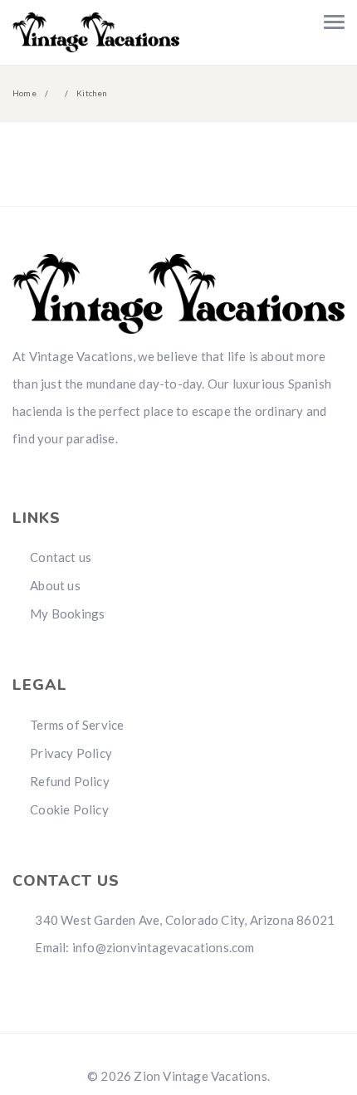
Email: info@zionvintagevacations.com (143, 947)
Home (24, 93)
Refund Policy (70, 781)
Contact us (60, 557)
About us (55, 585)
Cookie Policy (69, 809)
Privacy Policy (71, 752)
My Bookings (67, 613)
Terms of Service (77, 724)
